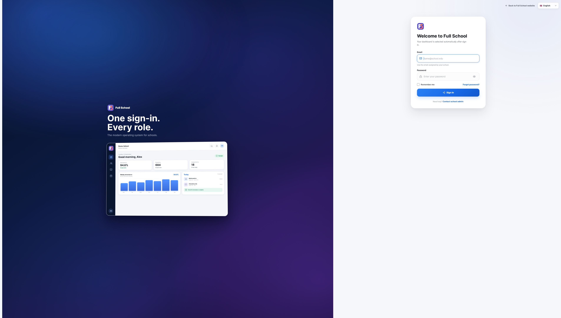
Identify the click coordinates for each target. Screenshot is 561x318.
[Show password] (474, 76)
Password (421, 70)
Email (419, 52)
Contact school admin (453, 101)
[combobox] (548, 6)
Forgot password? (471, 84)
